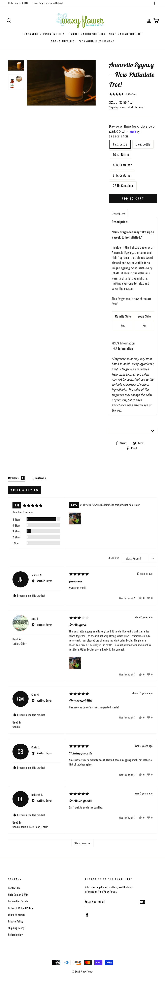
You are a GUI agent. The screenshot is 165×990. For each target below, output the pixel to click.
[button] (122, 94)
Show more (80, 843)
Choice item (119, 136)
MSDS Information (123, 343)
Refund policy (15, 935)
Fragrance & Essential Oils (44, 34)
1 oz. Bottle (120, 144)
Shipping (113, 107)
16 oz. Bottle (121, 154)
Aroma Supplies (63, 41)
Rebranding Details (18, 901)
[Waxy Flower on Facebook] (87, 914)
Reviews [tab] (15, 478)
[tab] (118, 213)
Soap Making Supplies (125, 34)
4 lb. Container (122, 164)
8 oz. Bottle (143, 144)
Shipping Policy (16, 928)
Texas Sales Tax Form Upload (47, 3)
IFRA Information (122, 348)
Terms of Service (17, 915)
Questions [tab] (39, 478)
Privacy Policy (15, 921)
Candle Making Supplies (87, 34)
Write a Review (24, 490)
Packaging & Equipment (96, 41)
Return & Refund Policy (20, 908)
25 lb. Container (123, 185)
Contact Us (14, 888)
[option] (61, 83)
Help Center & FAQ (18, 3)
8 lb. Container (122, 175)
